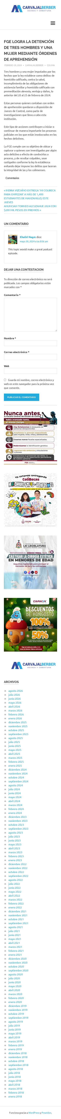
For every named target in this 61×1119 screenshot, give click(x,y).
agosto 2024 (15, 785)
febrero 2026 (16, 714)
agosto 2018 (15, 1068)
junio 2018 (14, 1076)
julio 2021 (14, 931)
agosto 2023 (15, 832)
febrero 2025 (16, 761)
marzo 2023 (15, 852)
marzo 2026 (15, 710)
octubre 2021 (16, 919)
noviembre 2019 (17, 1009)
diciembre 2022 (17, 864)
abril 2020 (14, 990)
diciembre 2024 (17, 769)
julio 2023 (14, 836)
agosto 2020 (15, 974)
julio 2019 (14, 1025)
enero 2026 (15, 718)
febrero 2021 (16, 950)
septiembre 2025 (18, 734)
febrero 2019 (16, 1045)
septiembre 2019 (18, 1017)
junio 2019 (14, 1029)
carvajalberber (34, 65)
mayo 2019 (14, 1033)
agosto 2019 (15, 1021)
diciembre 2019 (17, 1005)
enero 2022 (15, 907)
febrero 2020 (16, 998)
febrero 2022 (16, 903)
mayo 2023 (14, 844)
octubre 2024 (16, 777)
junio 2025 (14, 745)
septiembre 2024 (18, 781)
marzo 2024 (15, 805)
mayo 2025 (14, 749)
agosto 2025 (15, 738)
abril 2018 (14, 1084)
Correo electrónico (16, 352)
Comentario (12, 295)
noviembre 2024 (17, 773)
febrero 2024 (16, 808)
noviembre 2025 (17, 726)
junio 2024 (14, 793)
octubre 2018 (16, 1061)
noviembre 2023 (17, 820)
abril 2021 (14, 942)
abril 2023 (14, 848)
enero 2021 (15, 954)
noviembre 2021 (17, 915)
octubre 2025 (16, 730)
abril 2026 (14, 706)
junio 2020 (14, 982)
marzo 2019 (15, 1041)
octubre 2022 (16, 871)
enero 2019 (15, 1049)
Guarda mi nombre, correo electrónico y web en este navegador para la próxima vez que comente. (29, 383)
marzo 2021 (15, 946)
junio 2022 (14, 887)
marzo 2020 (15, 994)
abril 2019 (14, 1037)
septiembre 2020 (18, 970)
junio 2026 (14, 698)
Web (6, 366)
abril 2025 (14, 753)
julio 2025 (14, 741)
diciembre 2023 (17, 816)
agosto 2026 (15, 690)
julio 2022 (14, 883)
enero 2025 (15, 765)
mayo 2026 (14, 702)
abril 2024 (14, 801)
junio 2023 (14, 840)
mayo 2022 (14, 891)
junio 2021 (14, 934)
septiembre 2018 (18, 1064)
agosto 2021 (15, 927)
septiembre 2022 (18, 875)
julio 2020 (14, 978)
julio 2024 (14, 789)
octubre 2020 (16, 966)
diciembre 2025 (17, 722)
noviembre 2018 (17, 1057)
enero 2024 (15, 812)
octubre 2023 (16, 824)
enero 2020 (15, 1001)
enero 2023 (15, 860)
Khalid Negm (28, 237)
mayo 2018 (14, 1080)
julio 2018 (14, 1072)
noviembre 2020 (17, 962)
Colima (51, 65)
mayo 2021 (14, 938)
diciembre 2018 (17, 1053)
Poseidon (46, 1112)
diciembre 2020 (17, 958)
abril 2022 (14, 895)
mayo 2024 (14, 797)
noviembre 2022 (17, 868)
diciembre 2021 (17, 911)
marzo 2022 (15, 899)
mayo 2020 (14, 986)
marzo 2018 (15, 1088)
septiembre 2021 (18, 923)
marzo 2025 (15, 757)
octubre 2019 (16, 1013)
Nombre (10, 338)
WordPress (34, 1112)
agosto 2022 (15, 879)
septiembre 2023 (18, 828)
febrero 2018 (16, 1092)
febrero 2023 (16, 856)
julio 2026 (14, 694)
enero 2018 (15, 1096)
